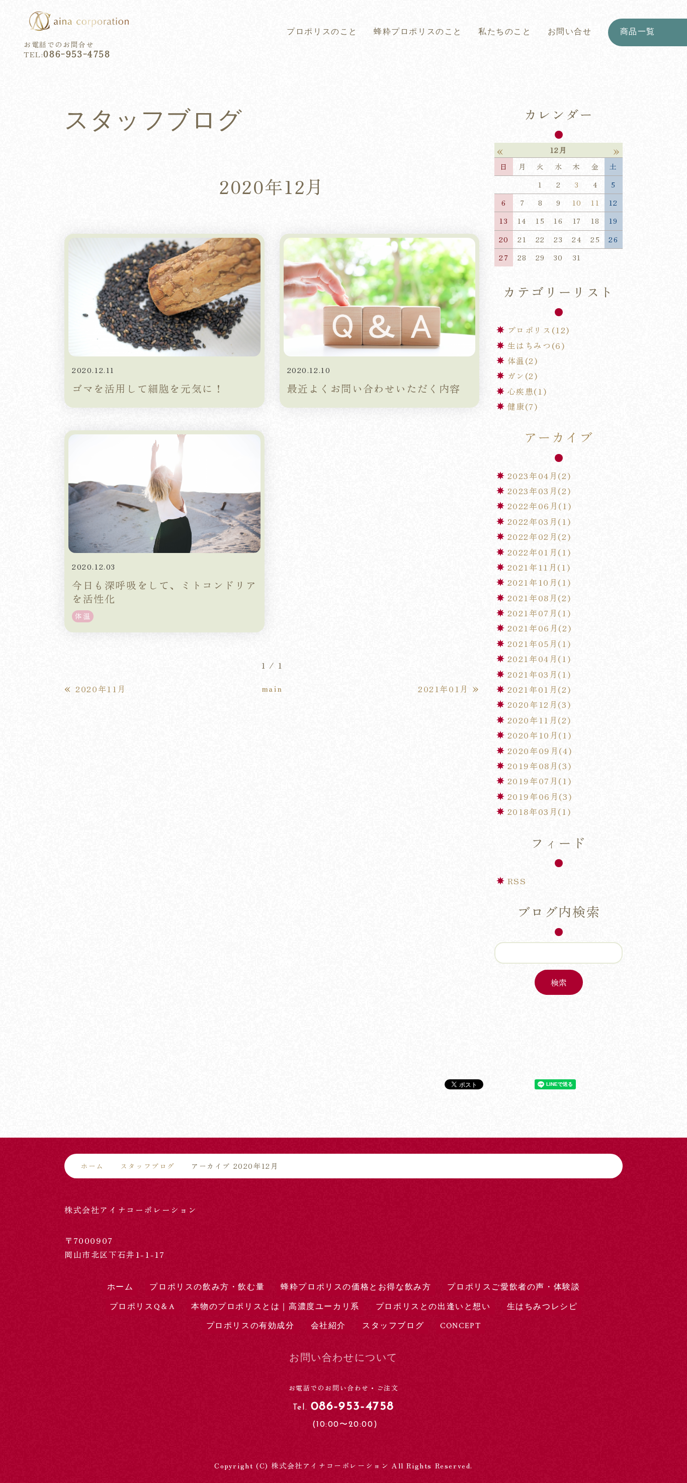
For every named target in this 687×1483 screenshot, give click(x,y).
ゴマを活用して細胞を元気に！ (148, 388)
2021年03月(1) (539, 674)
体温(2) (522, 360)
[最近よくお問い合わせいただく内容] (380, 297)
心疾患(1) (527, 391)
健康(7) (522, 406)
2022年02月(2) (539, 536)
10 (577, 203)
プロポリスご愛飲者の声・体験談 (513, 1287)
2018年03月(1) (539, 811)
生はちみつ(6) (536, 345)
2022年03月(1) (539, 521)
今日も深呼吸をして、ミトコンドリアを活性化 (164, 592)
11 (595, 203)
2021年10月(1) (539, 582)
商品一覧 (637, 32)
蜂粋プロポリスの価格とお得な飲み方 (356, 1287)
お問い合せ (570, 32)
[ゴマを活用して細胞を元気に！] (164, 297)
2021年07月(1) (539, 613)
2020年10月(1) (539, 735)
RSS (517, 881)
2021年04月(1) (539, 659)
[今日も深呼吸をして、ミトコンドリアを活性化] (164, 493)
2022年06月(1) (539, 506)
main (272, 688)
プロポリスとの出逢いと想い (433, 1307)
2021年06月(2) (539, 628)
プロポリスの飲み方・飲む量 (207, 1287)
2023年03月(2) (539, 491)
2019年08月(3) (539, 766)
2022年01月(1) (539, 552)
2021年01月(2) (539, 689)
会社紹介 (328, 1326)
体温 (83, 616)
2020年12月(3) (539, 704)
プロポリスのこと (322, 32)
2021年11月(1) (539, 567)
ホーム (92, 1166)
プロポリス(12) (538, 330)
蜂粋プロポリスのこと (418, 32)
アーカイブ (558, 436)
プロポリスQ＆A (143, 1307)
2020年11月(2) (539, 720)
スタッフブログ (147, 1166)
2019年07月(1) (539, 781)
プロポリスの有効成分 (250, 1326)
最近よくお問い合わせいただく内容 (374, 388)
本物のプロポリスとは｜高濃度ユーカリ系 (275, 1307)
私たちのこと (505, 32)
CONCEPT (460, 1326)
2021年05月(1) (539, 643)
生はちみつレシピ (542, 1307)
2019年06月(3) (539, 796)
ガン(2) (522, 375)
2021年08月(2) (539, 598)
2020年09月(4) (539, 751)
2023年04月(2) (539, 476)
